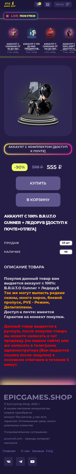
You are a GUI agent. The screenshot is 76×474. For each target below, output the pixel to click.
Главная (9, 451)
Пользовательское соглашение (25, 432)
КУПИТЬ (38, 183)
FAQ (49, 451)
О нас (25, 451)
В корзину (38, 200)
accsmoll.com (13, 438)
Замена (38, 451)
